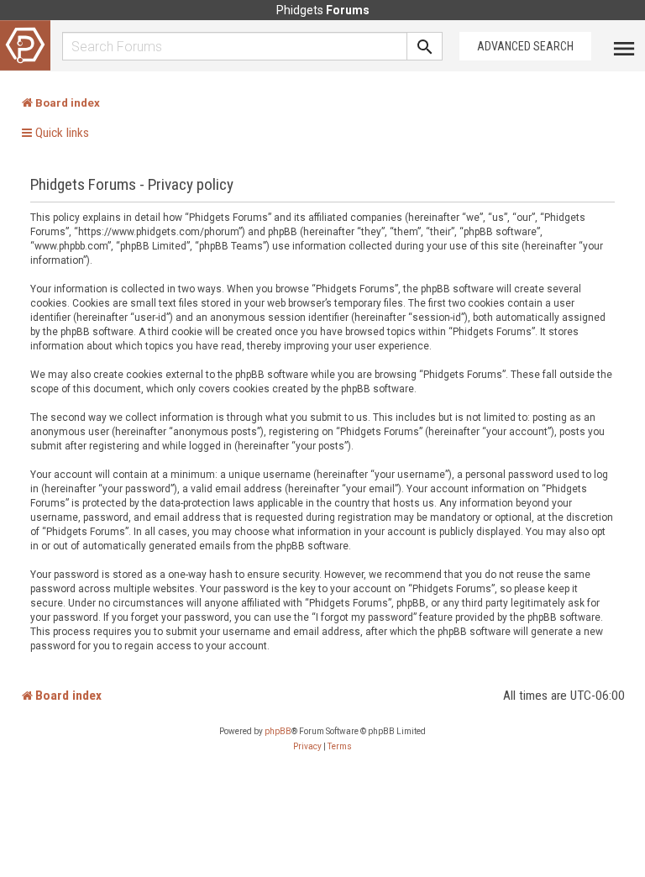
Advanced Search (525, 46)
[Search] (425, 46)
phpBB (278, 731)
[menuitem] (307, 746)
